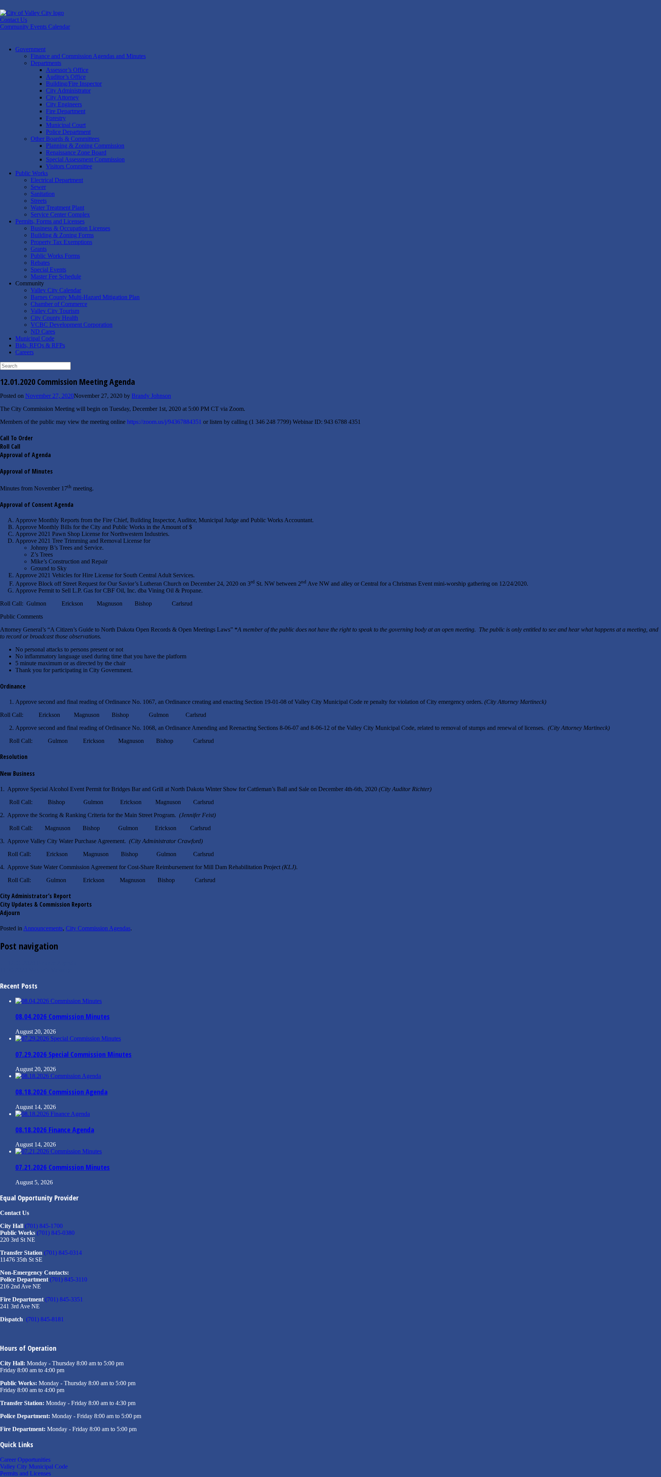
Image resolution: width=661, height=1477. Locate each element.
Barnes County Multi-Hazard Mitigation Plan (85, 297)
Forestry (56, 118)
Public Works (31, 173)
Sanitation (43, 194)
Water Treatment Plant (57, 207)
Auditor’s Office (66, 76)
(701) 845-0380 (56, 1232)
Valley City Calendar (56, 290)
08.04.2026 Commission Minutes (62, 1016)
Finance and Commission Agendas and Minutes (88, 56)
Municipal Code (34, 338)
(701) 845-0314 (63, 1252)
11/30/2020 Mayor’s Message (39, 970)
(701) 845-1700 (44, 1226)
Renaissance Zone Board (76, 152)
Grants (39, 249)
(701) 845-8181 (45, 1319)
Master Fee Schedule (56, 276)
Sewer (38, 187)
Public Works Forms (55, 255)
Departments (46, 63)
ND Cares (43, 331)
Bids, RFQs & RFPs (40, 345)
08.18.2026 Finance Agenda (54, 1129)
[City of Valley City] (32, 13)
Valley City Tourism (55, 311)
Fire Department (65, 111)
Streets (39, 200)
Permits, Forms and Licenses (50, 221)
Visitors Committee (69, 166)
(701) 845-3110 (68, 1279)
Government (30, 49)
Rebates (40, 262)
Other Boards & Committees (65, 138)
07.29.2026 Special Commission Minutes (73, 1054)
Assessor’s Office (67, 70)
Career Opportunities (25, 1459)
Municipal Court (66, 125)
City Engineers (64, 104)
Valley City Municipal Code (34, 1466)
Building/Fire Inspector (74, 83)
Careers (24, 352)
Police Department (68, 132)
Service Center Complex (60, 214)
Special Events (48, 269)
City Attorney (62, 97)
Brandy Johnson (151, 395)
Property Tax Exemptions (61, 242)
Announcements (43, 928)
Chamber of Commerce (59, 304)
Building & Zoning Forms (62, 235)
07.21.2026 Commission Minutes (62, 1167)
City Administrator (68, 90)
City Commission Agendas (98, 928)
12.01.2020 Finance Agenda (38, 963)
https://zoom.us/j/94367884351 (164, 422)
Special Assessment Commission (85, 159)
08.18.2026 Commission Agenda (61, 1091)
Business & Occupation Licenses (70, 228)
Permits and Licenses (25, 1473)
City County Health (54, 317)
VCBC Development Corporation (71, 324)
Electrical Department (57, 180)
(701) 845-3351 (64, 1299)
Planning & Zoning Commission (85, 145)
